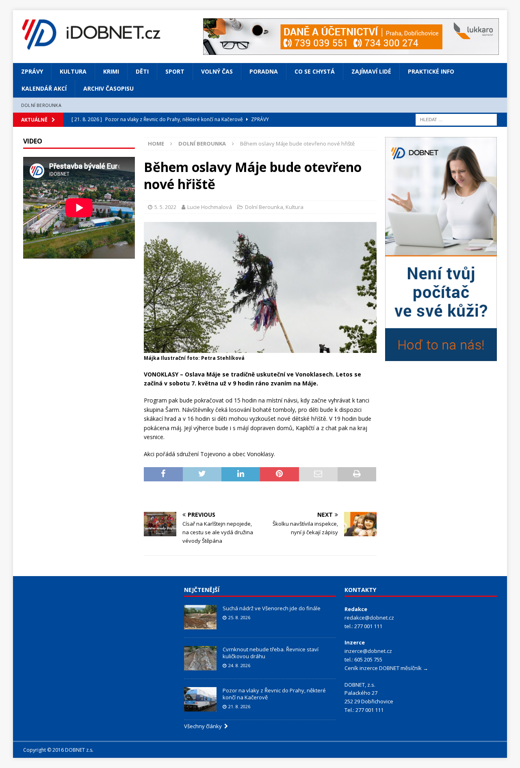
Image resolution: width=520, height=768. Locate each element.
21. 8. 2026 (239, 706)
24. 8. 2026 (239, 665)
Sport (174, 71)
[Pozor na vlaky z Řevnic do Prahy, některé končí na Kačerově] (200, 699)
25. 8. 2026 (239, 617)
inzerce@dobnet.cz (368, 651)
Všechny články (204, 726)
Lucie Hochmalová (209, 207)
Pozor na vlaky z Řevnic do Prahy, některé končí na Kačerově (274, 694)
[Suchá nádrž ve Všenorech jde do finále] (200, 617)
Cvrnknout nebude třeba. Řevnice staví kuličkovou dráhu (270, 653)
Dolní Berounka (41, 105)
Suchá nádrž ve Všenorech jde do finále (272, 608)
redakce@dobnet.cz (369, 617)
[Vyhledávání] (456, 119)
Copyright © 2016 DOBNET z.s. (58, 749)
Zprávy (32, 71)
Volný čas (217, 71)
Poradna (263, 71)
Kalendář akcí (44, 88)
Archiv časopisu (108, 88)
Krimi (111, 71)
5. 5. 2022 (165, 207)
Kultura (73, 71)
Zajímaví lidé (371, 71)
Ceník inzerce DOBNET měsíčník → (386, 668)
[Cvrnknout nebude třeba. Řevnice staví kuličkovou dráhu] (200, 658)
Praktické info (431, 71)
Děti (142, 71)
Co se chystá (315, 71)
